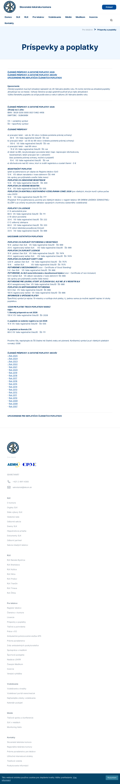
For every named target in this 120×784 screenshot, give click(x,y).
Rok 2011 (13, 395)
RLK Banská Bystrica (16, 560)
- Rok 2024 (13, 358)
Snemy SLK (12, 526)
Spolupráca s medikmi (17, 650)
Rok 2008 (13, 403)
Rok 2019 (13, 372)
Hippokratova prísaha (16, 531)
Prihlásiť (109, 7)
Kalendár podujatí (15, 703)
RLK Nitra (11, 574)
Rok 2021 (13, 367)
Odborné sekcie (14, 521)
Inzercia (93, 17)
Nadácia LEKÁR (14, 659)
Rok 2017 (13, 378)
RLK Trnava (12, 588)
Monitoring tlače (14, 727)
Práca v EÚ (12, 631)
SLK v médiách (13, 722)
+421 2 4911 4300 (21, 481)
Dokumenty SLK (14, 535)
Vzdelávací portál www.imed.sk (21, 693)
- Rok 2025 (13, 356)
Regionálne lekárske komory (19, 747)
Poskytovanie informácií (17, 765)
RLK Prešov (12, 579)
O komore (11, 503)
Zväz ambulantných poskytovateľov (23, 645)
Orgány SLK (12, 507)
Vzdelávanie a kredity (16, 688)
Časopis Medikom (15, 664)
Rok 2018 (13, 375)
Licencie (10, 617)
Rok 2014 (13, 387)
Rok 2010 (13, 398)
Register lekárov (14, 608)
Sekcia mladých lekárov (17, 545)
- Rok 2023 (13, 361)
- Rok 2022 (13, 364)
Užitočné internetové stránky (20, 756)
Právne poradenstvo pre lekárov (21, 751)
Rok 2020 (13, 370)
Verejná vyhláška (14, 673)
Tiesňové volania (14, 761)
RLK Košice (12, 569)
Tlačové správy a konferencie (20, 718)
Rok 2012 (13, 392)
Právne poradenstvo (16, 641)
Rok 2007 (13, 406)
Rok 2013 (13, 389)
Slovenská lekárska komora (19, 742)
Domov (8, 17)
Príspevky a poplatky (16, 622)
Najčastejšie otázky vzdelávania (21, 698)
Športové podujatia (15, 655)
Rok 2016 (13, 381)
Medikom (80, 17)
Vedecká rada (13, 517)
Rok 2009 (13, 401)
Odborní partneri (14, 540)
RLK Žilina (11, 593)
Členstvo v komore (15, 612)
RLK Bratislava (13, 565)
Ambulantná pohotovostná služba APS (24, 636)
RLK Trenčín (12, 583)
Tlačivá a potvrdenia (16, 626)
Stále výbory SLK (14, 512)
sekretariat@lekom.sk (22, 487)
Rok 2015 (13, 384)
